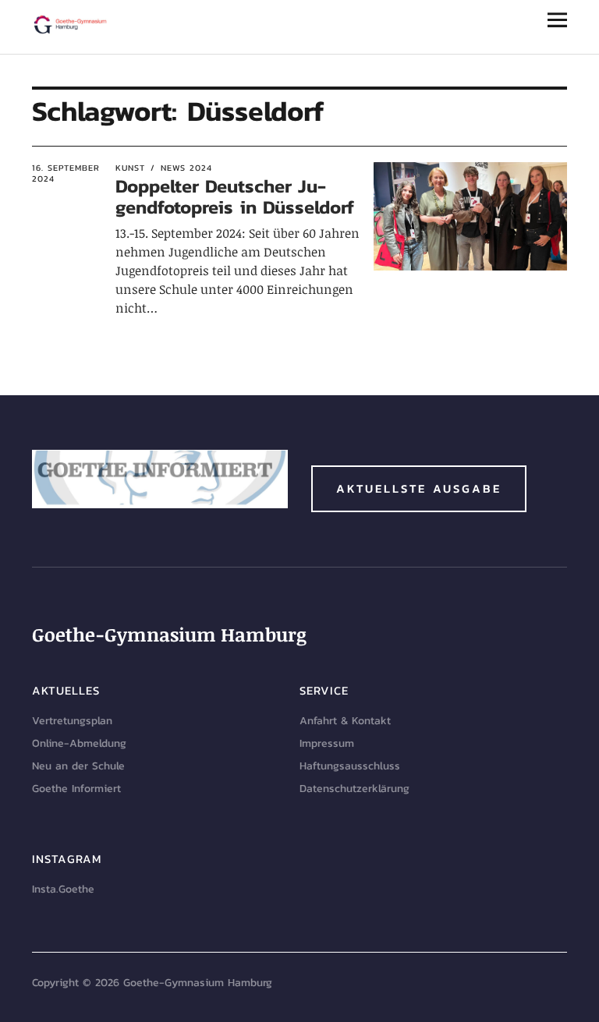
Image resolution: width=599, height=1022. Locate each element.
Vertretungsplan (72, 721)
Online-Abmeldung (79, 743)
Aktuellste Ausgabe (419, 488)
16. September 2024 (66, 173)
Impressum (327, 743)
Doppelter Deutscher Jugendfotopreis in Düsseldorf (234, 196)
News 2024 (186, 167)
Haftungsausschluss (350, 766)
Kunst (130, 167)
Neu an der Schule (78, 766)
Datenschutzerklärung (354, 788)
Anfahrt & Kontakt (345, 721)
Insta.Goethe (63, 889)
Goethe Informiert (76, 788)
